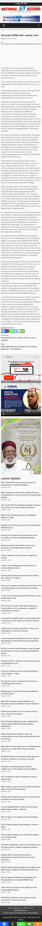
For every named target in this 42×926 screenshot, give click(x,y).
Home (10, 908)
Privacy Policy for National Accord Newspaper (20, 913)
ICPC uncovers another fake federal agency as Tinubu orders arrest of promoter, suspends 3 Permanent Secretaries (19, 608)
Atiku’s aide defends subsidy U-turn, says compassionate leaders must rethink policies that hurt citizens (20, 736)
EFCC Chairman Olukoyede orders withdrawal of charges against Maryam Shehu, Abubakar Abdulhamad (19, 723)
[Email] (23, 331)
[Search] (38, 25)
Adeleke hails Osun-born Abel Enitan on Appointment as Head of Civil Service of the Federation (18, 857)
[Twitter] (15, 331)
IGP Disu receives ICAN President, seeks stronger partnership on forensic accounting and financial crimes (20, 651)
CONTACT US (28, 908)
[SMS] (19, 331)
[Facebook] (3, 331)
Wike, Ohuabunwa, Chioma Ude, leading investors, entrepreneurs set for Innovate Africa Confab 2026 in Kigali (21, 495)
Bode (4, 38)
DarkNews (32, 917)
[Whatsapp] (11, 331)
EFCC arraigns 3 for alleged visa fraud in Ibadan (19, 817)
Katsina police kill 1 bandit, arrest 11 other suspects (18, 337)
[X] (7, 331)
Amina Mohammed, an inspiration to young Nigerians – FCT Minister (19, 346)
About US (17, 908)
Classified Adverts (20, 910)
